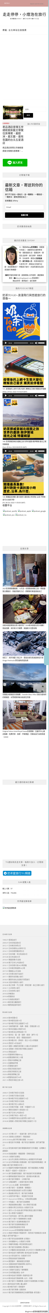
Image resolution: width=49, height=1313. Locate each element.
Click (46, 656)
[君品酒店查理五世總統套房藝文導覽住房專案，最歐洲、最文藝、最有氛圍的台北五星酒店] (13, 112)
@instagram (24, 1302)
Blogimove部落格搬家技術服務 (36, 1311)
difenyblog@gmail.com (23, 278)
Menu (7, 3)
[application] (24, 343)
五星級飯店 (6, 123)
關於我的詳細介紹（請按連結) (18, 275)
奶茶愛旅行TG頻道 (18, 873)
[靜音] (36, 343)
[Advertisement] (24, 67)
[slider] (41, 342)
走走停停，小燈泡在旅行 (24, 14)
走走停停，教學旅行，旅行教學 (25, 281)
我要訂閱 (24, 215)
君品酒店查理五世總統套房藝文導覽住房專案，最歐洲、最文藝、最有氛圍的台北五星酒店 (13, 135)
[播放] (6, 343)
